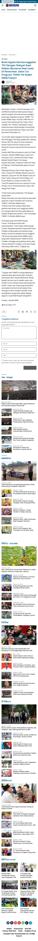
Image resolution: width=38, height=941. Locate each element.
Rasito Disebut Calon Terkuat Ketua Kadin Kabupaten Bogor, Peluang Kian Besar (23, 657)
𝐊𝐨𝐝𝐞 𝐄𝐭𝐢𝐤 (28, 929)
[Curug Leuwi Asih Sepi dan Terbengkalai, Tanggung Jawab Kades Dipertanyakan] (7, 615)
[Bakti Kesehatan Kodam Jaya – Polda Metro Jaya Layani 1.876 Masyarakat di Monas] (7, 833)
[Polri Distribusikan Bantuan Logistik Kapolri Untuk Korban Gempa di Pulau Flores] (10, 902)
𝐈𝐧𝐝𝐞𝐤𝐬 (20, 931)
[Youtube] (19, 923)
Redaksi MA (9, 81)
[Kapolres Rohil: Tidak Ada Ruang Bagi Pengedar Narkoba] (7, 520)
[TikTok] (26, 923)
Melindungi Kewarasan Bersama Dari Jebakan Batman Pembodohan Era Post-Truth (24, 684)
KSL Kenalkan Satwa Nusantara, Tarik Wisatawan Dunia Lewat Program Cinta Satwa (24, 605)
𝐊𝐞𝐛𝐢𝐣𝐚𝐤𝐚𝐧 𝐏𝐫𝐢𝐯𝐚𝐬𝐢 (30, 931)
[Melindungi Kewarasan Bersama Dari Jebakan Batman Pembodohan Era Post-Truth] (7, 685)
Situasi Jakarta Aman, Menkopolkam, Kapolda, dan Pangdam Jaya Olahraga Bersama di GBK (19, 728)
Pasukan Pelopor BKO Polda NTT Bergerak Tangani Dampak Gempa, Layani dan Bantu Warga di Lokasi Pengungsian (28, 893)
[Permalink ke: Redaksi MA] (3, 82)
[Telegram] (30, 923)
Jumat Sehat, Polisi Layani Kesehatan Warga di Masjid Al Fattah (17, 807)
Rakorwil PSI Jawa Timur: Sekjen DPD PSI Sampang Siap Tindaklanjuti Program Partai (24, 675)
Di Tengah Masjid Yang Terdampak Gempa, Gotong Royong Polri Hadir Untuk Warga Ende (9, 893)
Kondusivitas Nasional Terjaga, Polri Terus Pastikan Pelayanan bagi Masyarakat (23, 439)
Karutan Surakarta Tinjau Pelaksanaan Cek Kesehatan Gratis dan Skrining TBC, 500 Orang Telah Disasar (23, 842)
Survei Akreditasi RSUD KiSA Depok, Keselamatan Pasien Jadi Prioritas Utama (24, 824)
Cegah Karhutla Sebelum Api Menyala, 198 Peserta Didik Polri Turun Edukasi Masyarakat (23, 412)
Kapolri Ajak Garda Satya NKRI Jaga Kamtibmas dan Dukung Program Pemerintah (18, 404)
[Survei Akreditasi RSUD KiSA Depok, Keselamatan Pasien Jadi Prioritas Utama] (7, 824)
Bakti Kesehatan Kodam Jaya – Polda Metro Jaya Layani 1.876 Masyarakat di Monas (24, 833)
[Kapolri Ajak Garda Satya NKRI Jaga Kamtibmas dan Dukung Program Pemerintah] (19, 390)
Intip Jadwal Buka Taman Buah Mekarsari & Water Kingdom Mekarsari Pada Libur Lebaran (19, 570)
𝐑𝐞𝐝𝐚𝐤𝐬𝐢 (9, 929)
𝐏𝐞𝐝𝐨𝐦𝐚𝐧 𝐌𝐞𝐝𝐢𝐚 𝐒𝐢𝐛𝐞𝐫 (9, 931)
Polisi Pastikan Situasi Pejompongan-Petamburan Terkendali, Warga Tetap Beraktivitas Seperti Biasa (22, 430)
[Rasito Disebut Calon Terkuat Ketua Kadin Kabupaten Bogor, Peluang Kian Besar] (7, 657)
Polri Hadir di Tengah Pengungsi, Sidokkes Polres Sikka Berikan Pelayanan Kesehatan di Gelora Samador (24, 815)
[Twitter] (11, 923)
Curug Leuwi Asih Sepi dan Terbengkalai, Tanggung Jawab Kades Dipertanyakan (24, 614)
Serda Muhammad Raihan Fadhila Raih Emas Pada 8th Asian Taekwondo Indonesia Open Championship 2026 (24, 754)
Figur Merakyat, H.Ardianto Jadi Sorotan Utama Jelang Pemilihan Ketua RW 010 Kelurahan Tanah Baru (24, 666)
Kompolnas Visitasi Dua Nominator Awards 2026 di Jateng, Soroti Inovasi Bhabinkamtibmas (22, 448)
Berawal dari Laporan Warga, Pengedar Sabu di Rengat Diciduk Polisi (24, 502)
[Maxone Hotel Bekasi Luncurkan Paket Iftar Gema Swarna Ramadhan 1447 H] (7, 578)
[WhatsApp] (23, 923)
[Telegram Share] (30, 311)
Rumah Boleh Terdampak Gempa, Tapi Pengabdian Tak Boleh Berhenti (9, 875)
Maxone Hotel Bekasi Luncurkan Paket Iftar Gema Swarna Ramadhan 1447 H (24, 578)
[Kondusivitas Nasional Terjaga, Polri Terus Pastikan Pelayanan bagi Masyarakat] (7, 440)
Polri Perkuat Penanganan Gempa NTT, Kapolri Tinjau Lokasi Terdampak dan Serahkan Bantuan (28, 910)
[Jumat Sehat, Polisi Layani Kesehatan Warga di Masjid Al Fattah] (19, 793)
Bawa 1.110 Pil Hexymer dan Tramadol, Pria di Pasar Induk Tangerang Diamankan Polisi (23, 529)
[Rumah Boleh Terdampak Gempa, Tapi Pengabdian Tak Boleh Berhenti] (10, 867)
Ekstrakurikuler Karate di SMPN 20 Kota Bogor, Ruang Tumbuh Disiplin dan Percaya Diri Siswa (24, 736)
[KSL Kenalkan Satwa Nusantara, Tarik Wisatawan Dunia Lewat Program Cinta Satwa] (7, 606)
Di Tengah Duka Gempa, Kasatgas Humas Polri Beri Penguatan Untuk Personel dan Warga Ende (27, 875)
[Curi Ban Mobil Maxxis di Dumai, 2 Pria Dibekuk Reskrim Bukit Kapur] (7, 493)
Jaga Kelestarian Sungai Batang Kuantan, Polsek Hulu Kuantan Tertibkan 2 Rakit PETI (18, 485)
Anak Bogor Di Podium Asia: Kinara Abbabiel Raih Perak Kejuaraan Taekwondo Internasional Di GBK (22, 745)
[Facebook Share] (18, 311)
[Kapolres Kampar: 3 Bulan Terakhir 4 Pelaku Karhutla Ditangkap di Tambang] (7, 511)
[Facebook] (8, 923)
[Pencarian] (35, 5)
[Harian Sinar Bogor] (12, 5)
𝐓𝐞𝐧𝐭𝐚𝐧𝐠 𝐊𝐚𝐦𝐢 (18, 929)
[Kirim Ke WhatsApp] (34, 311)
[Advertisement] (19, 32)
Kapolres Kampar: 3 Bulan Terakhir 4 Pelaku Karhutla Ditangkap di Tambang (22, 511)
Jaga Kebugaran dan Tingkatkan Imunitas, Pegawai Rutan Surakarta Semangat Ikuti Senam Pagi (24, 763)
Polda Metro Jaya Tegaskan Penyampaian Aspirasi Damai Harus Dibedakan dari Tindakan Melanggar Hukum (24, 421)
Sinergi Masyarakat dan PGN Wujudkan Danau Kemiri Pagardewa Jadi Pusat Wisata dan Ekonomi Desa (23, 587)
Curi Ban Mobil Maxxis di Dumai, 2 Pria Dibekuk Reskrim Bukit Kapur (24, 492)
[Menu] (3, 5)
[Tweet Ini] (22, 311)
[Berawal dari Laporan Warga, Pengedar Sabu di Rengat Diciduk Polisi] (7, 502)
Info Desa (4, 59)
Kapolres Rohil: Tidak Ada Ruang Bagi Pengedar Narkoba (24, 520)
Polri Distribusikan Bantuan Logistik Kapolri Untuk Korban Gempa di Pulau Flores (9, 910)
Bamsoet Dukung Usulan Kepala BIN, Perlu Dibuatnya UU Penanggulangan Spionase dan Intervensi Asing (17, 649)
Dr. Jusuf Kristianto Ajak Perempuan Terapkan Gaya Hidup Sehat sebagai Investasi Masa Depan (24, 851)
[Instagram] (15, 923)
